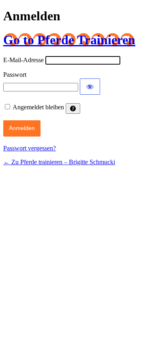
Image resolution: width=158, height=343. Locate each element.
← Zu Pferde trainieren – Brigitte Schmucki (59, 161)
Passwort (14, 74)
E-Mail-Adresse (23, 59)
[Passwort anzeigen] (90, 86)
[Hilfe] (73, 108)
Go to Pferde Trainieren (69, 40)
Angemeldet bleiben (38, 107)
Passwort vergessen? (29, 148)
